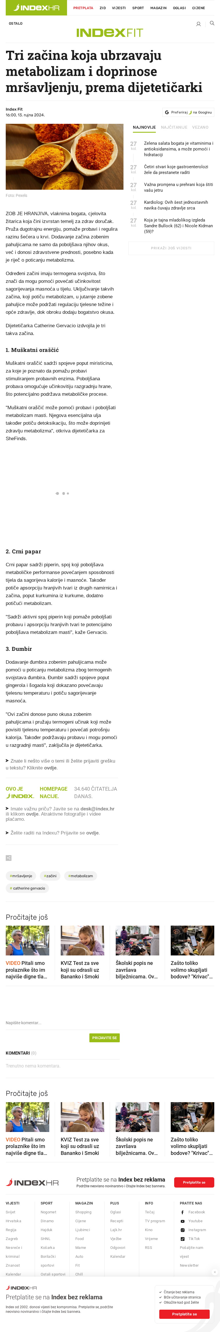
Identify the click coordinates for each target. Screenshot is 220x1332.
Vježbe (116, 1239)
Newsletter (189, 1265)
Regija (11, 1230)
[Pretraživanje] (210, 24)
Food (79, 1239)
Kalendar (13, 1274)
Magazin (84, 1203)
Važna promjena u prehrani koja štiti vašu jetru (178, 187)
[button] (13, 939)
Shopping (83, 1212)
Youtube (195, 1221)
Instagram (197, 1230)
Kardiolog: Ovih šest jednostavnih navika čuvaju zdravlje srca (176, 205)
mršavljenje (21, 876)
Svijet (10, 1212)
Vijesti (119, 8)
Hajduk (47, 1230)
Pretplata (83, 8)
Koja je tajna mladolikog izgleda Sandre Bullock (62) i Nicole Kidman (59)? (178, 226)
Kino (149, 1230)
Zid (103, 8)
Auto (79, 1256)
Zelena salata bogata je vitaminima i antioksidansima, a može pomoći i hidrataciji (178, 149)
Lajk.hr (116, 1230)
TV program (155, 1221)
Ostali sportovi (53, 1274)
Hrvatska (13, 1221)
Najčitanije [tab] (174, 128)
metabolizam (80, 876)
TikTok (194, 1239)
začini (50, 876)
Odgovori (117, 1247)
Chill (79, 1274)
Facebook (196, 1212)
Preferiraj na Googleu (191, 112)
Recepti (116, 1221)
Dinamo (47, 1221)
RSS (148, 1247)
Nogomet (48, 1212)
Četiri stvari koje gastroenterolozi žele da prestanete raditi (176, 169)
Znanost (13, 1265)
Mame (80, 1247)
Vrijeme (151, 1239)
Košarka (48, 1247)
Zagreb (12, 1239)
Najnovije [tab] (144, 128)
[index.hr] (36, 7)
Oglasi (179, 8)
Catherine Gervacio (27, 888)
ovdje (32, 814)
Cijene (198, 8)
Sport (138, 8)
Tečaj (149, 1212)
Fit (77, 1265)
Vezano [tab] (200, 128)
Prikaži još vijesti (171, 248)
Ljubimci (82, 1230)
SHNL (46, 1239)
